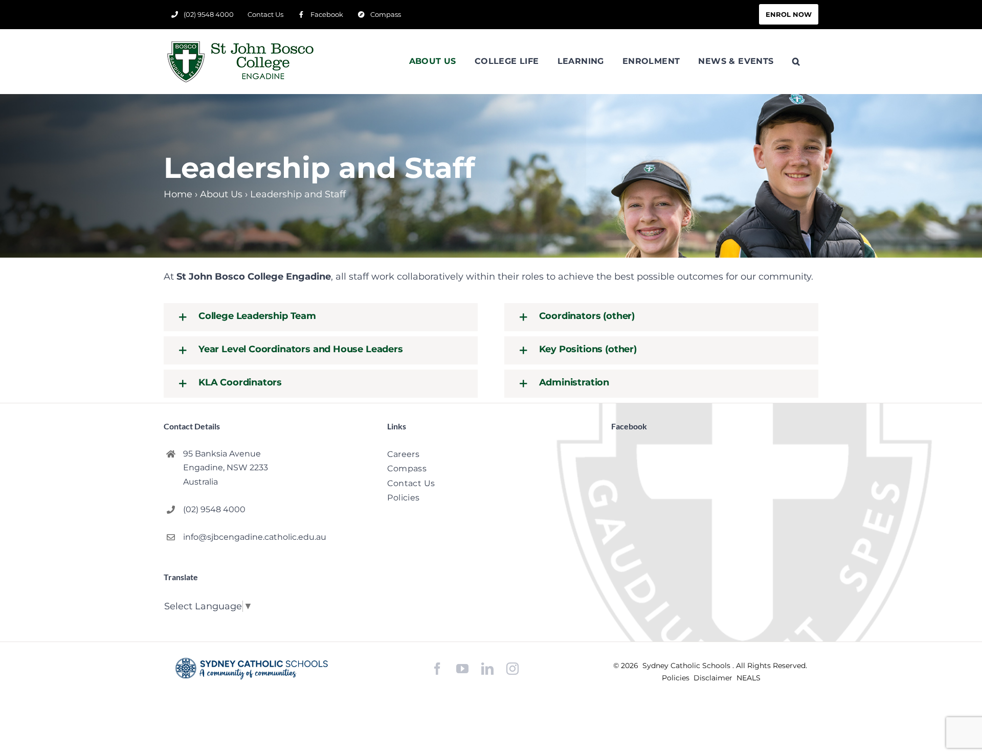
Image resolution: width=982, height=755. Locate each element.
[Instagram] (512, 668)
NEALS (748, 677)
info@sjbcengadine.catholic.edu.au (254, 537)
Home (178, 194)
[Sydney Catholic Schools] (252, 668)
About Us (221, 194)
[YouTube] (462, 668)
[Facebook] (437, 668)
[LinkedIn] (487, 668)
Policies (676, 677)
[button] (796, 61)
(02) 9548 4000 (214, 509)
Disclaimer (714, 677)
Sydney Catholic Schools (687, 665)
